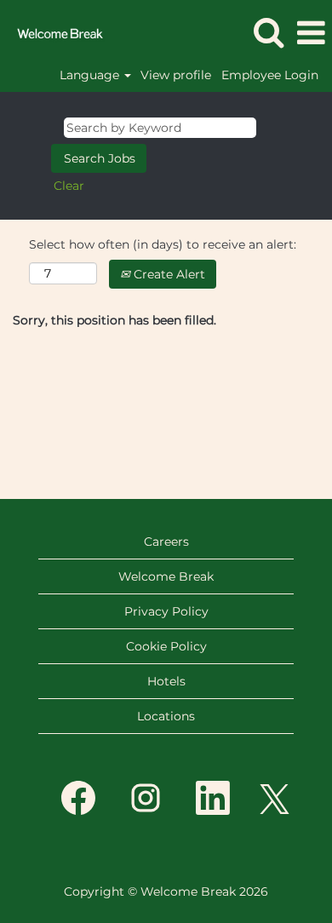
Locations (166, 716)
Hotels (166, 681)
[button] (310, 33)
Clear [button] (69, 185)
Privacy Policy (166, 611)
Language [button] (91, 75)
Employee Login (269, 75)
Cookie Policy (166, 646)
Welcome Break (166, 576)
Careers (166, 541)
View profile (175, 75)
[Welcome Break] (53, 32)
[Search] (268, 32)
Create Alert (167, 274)
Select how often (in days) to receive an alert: (162, 244)
